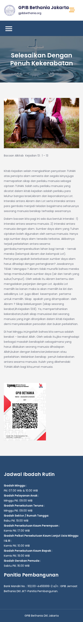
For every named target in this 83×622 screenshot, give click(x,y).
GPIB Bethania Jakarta (43, 8)
